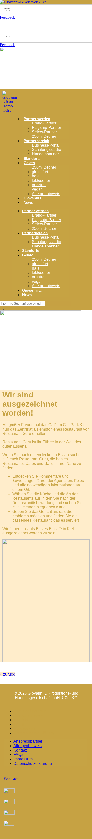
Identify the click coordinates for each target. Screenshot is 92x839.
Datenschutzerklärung (34, 733)
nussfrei (39, 185)
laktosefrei (41, 180)
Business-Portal (46, 145)
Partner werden (37, 119)
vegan (37, 189)
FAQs (19, 724)
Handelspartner (45, 154)
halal (36, 176)
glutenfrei (40, 172)
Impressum (24, 729)
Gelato (29, 163)
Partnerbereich (36, 141)
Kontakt (21, 720)
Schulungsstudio (46, 150)
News (28, 202)
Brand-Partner (44, 123)
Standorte (32, 158)
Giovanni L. (33, 198)
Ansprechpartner (30, 711)
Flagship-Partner (46, 127)
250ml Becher (44, 136)
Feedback (7, 17)
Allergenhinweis (46, 194)
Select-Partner (44, 132)
